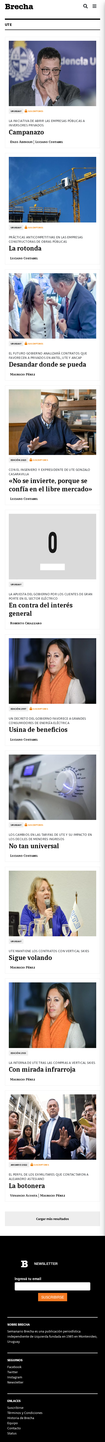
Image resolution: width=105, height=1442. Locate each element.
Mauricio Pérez (22, 374)
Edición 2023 (18, 460)
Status (12, 1433)
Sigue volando (30, 957)
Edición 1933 (18, 1053)
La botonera (27, 1185)
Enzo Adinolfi (21, 142)
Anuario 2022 (19, 1164)
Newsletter (15, 1382)
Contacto (14, 1428)
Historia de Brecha (20, 1417)
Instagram (14, 1377)
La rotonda (25, 247)
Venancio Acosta (23, 1195)
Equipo (12, 1423)
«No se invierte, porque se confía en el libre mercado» (50, 484)
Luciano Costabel (49, 142)
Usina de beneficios (38, 729)
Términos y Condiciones (24, 1412)
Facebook (14, 1366)
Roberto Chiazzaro (26, 623)
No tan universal (34, 845)
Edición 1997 (18, 708)
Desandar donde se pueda (47, 364)
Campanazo (26, 131)
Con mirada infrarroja (42, 1069)
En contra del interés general (41, 608)
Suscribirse (15, 1407)
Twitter (12, 1372)
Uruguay (16, 111)
